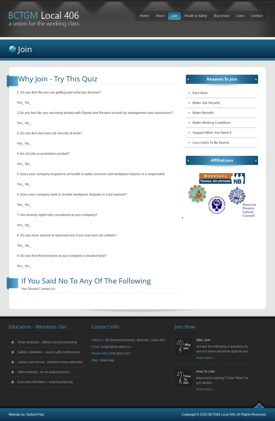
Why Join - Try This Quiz (57, 79)
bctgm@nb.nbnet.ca (116, 347)
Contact (256, 16)
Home (144, 16)
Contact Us (47, 289)
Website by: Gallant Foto (26, 414)
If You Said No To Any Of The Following (86, 281)
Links (238, 17)
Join (173, 17)
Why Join (203, 340)
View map (107, 360)
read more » (205, 358)
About (158, 17)
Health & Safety (194, 17)
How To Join (205, 371)
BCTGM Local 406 (221, 414)
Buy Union (220, 17)
